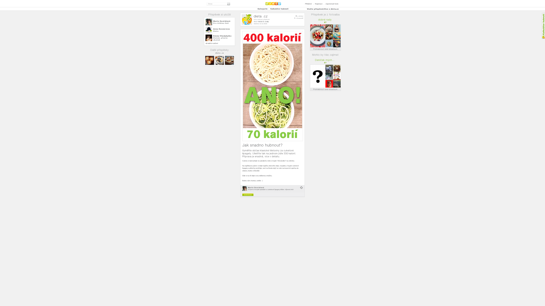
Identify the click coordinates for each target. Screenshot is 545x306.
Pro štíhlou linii (221, 23)
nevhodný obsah (301, 187)
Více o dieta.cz (331, 9)
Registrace (318, 4)
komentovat (248, 195)
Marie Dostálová (221, 21)
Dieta (216, 31)
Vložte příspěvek (315, 9)
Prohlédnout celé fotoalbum (325, 49)
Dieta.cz (273, 3)
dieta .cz (219, 53)
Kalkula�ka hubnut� (543, 26)
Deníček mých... (325, 60)
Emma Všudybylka (222, 36)
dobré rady (263, 22)
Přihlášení (308, 4)
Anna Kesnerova (221, 29)
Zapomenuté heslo (332, 4)
